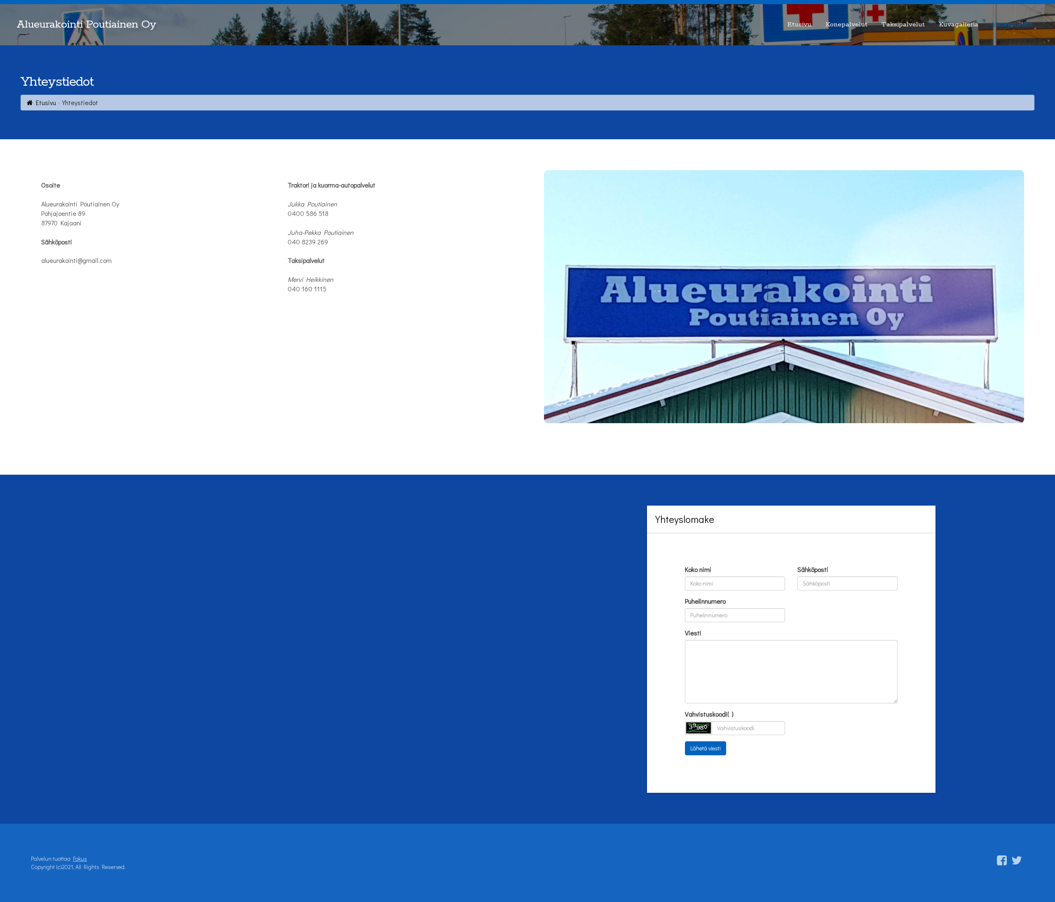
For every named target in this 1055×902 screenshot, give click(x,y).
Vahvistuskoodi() (709, 714)
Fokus (80, 858)
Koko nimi (698, 569)
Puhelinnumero (705, 601)
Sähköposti (812, 569)
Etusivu (46, 102)
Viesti (693, 632)
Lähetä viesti (705, 748)
